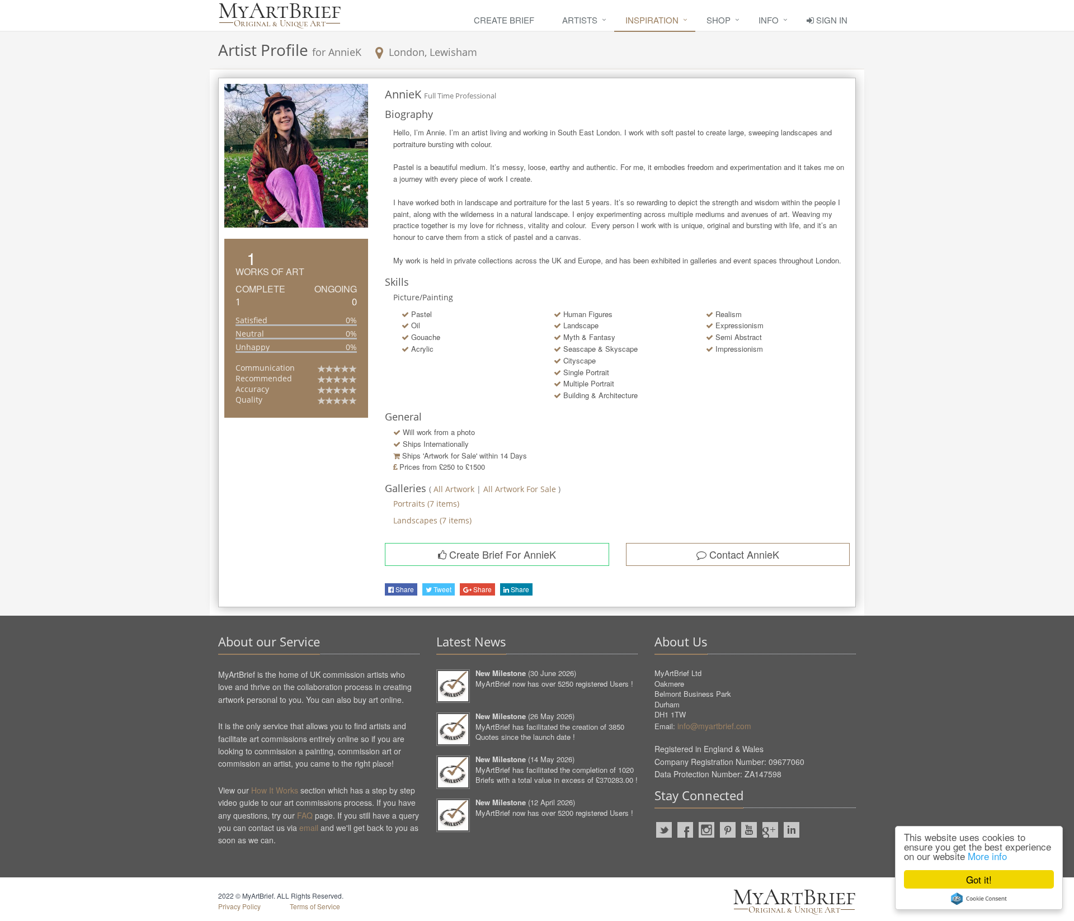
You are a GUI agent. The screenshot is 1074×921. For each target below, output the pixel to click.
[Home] (279, 15)
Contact (742, 554)
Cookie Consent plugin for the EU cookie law (979, 898)
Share (404, 589)
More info (987, 856)
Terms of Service (315, 906)
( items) (426, 503)
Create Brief (504, 20)
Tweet (441, 589)
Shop (718, 20)
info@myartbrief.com (714, 725)
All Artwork (454, 489)
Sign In (830, 20)
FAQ (305, 815)
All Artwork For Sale (520, 489)
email (308, 827)
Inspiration (652, 20)
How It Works (274, 790)
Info (769, 20)
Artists (579, 20)
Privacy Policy (239, 906)
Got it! (979, 879)
